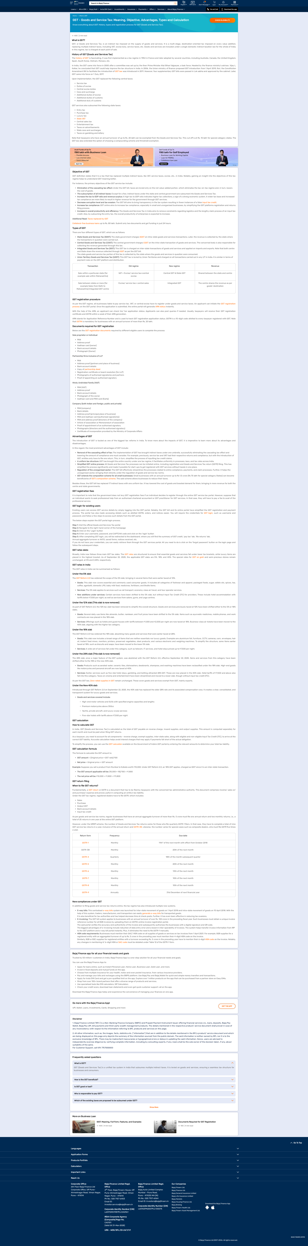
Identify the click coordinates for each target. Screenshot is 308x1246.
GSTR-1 (85, 843)
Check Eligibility (222, 20)
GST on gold (198, 557)
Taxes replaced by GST (98, 219)
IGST (122, 251)
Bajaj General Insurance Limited (184, 1193)
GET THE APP (227, 1006)
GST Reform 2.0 (83, 578)
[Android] (207, 1207)
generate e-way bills (151, 913)
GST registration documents (98, 330)
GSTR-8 (85, 885)
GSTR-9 (85, 892)
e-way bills (108, 910)
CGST (145, 243)
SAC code (122, 942)
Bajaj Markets (177, 1199)
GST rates (129, 554)
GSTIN (79, 321)
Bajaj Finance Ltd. (178, 1190)
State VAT (81, 119)
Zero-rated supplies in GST (102, 681)
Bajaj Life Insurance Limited (182, 1196)
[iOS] (213, 1207)
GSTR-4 (85, 857)
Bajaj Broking (177, 1205)
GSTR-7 (85, 878)
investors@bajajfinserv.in (157, 1201)
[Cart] (214, 2)
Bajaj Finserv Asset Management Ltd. (186, 1211)
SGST (142, 237)
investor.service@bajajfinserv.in (119, 1204)
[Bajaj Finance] (79, 3)
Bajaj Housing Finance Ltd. (182, 1202)
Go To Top (298, 1143)
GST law (118, 71)
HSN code (209, 939)
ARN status (160, 306)
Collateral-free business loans (85, 223)
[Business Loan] (111, 157)
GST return (94, 790)
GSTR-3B (138, 827)
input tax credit (209, 202)
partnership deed (92, 369)
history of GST (82, 58)
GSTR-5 (85, 864)
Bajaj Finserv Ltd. (178, 1187)
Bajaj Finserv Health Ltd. (181, 1208)
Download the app (230, 9)
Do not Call (214, 9)
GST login (208, 513)
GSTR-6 (85, 871)
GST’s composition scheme (104, 478)
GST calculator (115, 744)
